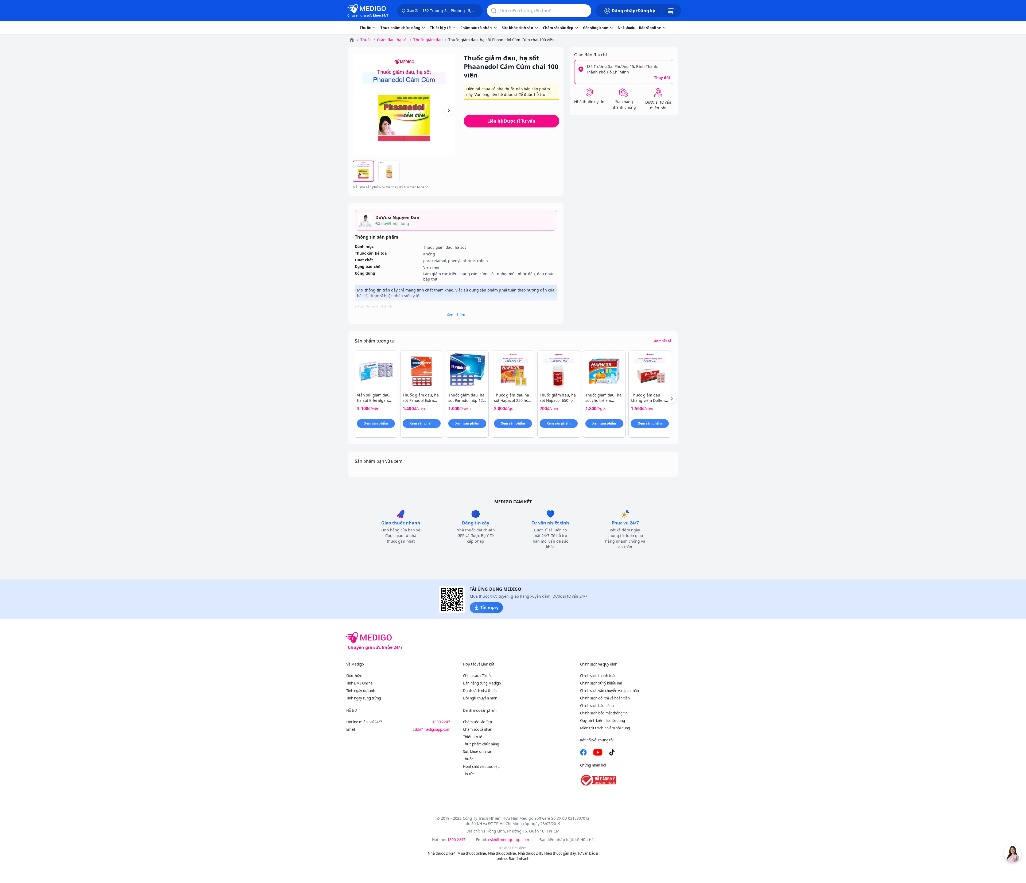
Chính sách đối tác (477, 675)
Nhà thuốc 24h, (530, 853)
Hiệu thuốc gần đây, (560, 853)
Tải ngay (489, 607)
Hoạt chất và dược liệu (481, 766)
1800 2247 (441, 721)
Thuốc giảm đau (428, 39)
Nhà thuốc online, (502, 853)
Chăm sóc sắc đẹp (477, 721)
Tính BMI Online (359, 683)
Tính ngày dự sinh (360, 690)
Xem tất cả (662, 341)
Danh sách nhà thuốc (480, 690)
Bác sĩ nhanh (519, 858)
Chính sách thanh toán (598, 675)
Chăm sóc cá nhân (477, 729)
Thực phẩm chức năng (481, 744)
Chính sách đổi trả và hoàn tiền (605, 698)
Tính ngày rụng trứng (363, 698)
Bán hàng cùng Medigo (482, 683)
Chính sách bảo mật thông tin (604, 713)
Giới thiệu (354, 675)
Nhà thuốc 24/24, (442, 853)
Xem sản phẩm (376, 423)
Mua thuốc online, (472, 853)
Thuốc (365, 39)
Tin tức (468, 774)
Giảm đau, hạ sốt (392, 39)
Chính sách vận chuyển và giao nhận (609, 690)
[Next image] (449, 110)
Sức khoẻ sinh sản (477, 751)
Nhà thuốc (626, 27)
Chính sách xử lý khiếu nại (601, 683)
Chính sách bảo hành (597, 705)
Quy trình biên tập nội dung (602, 720)
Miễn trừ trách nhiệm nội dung (605, 728)
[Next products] (672, 399)
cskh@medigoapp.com (431, 729)
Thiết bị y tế (472, 736)
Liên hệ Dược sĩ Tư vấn (511, 121)
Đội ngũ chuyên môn (480, 698)
